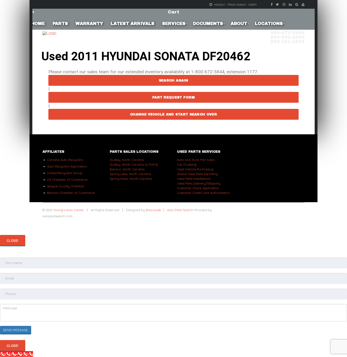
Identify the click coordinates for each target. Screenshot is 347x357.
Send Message (15, 330)
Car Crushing (186, 164)
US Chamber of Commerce (67, 179)
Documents (208, 23)
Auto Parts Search (180, 210)
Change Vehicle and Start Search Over (173, 114)
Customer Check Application (198, 188)
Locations (269, 23)
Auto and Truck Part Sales (196, 160)
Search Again (173, 80)
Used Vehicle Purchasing (195, 169)
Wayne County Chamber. (66, 186)
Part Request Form (173, 97)
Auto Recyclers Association (67, 166)
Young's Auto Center (69, 210)
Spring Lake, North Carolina (130, 174)
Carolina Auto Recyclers (65, 160)
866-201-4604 (288, 41)
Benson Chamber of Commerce (71, 193)
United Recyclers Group (64, 173)
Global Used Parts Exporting (197, 174)
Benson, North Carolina (127, 169)
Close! (13, 240)
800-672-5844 (288, 32)
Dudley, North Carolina (127, 160)
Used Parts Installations (194, 179)
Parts (60, 23)
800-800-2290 (288, 37)
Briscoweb (153, 210)
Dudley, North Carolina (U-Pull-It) (134, 164)
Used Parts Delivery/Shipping (198, 183)
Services (174, 23)
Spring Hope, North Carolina (131, 179)
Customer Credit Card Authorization (203, 193)
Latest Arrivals (132, 23)
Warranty (89, 23)
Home (38, 23)
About (239, 23)
